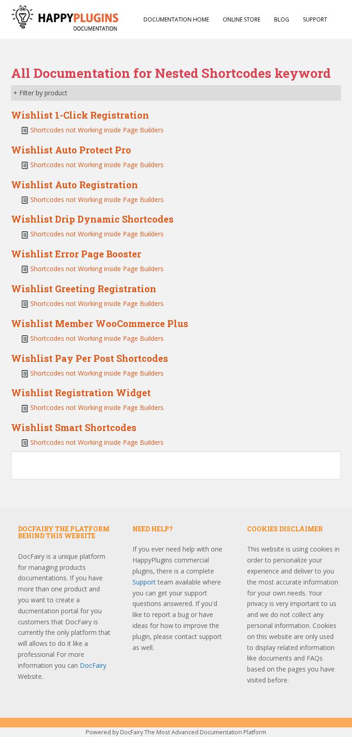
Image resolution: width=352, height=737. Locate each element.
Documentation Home (176, 19)
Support (315, 19)
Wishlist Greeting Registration (83, 289)
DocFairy (93, 665)
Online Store (241, 19)
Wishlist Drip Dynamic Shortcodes (92, 219)
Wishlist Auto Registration (74, 185)
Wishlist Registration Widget (81, 393)
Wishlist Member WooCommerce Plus (99, 323)
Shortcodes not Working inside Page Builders (97, 130)
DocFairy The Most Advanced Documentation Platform (193, 732)
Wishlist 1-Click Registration (80, 115)
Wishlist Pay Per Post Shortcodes (89, 358)
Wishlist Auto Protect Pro (71, 150)
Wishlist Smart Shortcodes (74, 427)
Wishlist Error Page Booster (76, 254)
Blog (281, 19)
